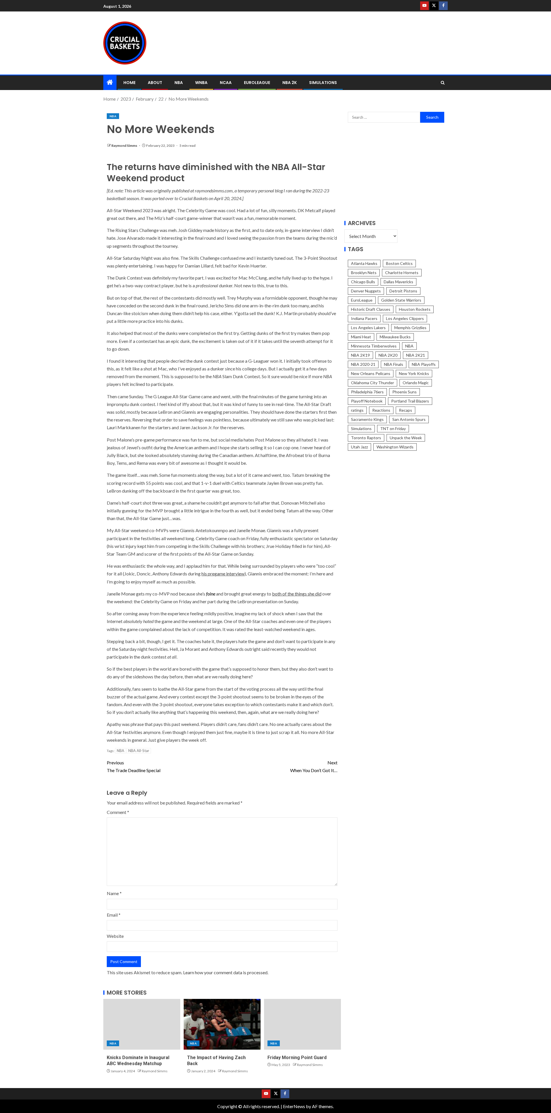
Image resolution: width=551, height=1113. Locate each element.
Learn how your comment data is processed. (225, 972)
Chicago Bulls (363, 281)
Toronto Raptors (366, 437)
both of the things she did (296, 593)
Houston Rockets (414, 309)
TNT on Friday (393, 428)
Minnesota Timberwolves (374, 345)
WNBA (201, 82)
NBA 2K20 (388, 355)
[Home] (110, 82)
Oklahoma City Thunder (372, 382)
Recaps (405, 410)
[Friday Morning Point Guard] (302, 1024)
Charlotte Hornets (401, 272)
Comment (118, 812)
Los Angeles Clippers (405, 318)
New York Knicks (414, 373)
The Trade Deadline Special (133, 766)
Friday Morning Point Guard (297, 1057)
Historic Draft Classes (370, 309)
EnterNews (294, 1106)
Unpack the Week (406, 437)
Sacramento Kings (367, 419)
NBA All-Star (138, 750)
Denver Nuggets (366, 290)
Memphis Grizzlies (410, 327)
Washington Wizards (395, 446)
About (155, 82)
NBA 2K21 (415, 355)
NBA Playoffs (424, 364)
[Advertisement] (335, 42)
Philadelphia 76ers (367, 391)
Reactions (381, 410)
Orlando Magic (416, 382)
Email (114, 914)
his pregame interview (223, 573)
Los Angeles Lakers (368, 327)
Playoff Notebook (367, 401)
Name (114, 893)
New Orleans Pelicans (370, 373)
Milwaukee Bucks (395, 336)
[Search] (442, 82)
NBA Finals (393, 364)
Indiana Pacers (364, 318)
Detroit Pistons (403, 290)
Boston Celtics (399, 263)
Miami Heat (361, 336)
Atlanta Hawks (364, 263)
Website (115, 936)
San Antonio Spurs (409, 419)
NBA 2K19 (360, 355)
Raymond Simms (124, 145)
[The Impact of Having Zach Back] (222, 1024)
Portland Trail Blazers (410, 401)
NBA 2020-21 (363, 364)
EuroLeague (257, 82)
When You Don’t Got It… (313, 766)
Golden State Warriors (401, 300)
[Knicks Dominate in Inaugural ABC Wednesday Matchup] (141, 1024)
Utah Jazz (359, 446)
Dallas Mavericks (398, 281)
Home (129, 82)
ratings (357, 410)
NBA (178, 82)
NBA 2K (289, 82)
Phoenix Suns (404, 391)
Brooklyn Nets (364, 272)
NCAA (226, 82)
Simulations (323, 82)
